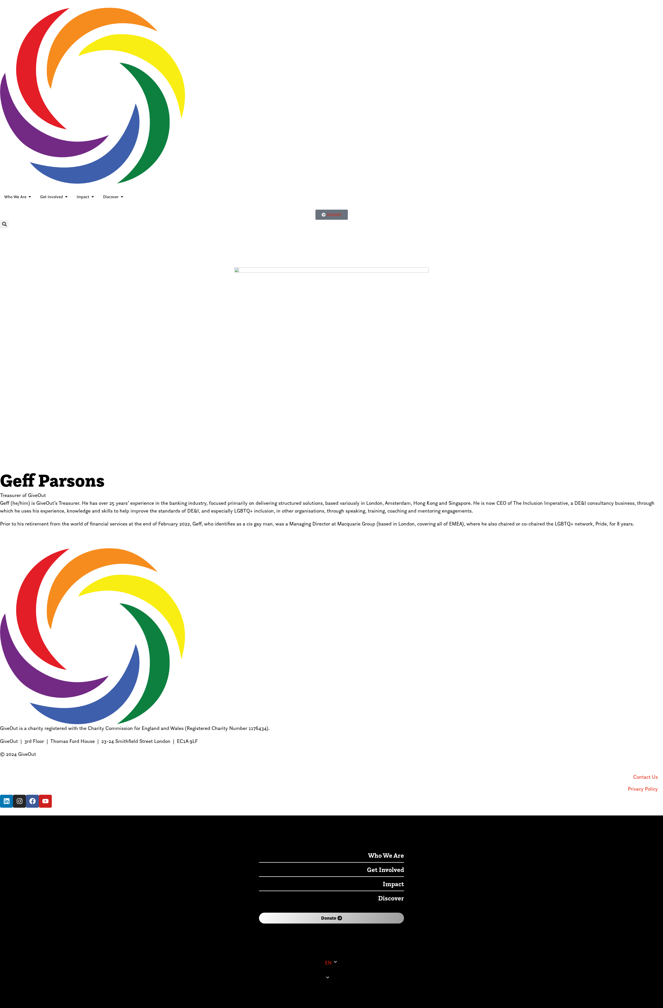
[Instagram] (19, 801)
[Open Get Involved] (66, 197)
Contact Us (645, 777)
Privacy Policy (643, 789)
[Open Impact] (93, 197)
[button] (4, 224)
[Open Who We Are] (30, 197)
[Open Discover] (122, 197)
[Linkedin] (6, 801)
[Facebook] (32, 801)
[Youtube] (45, 801)
